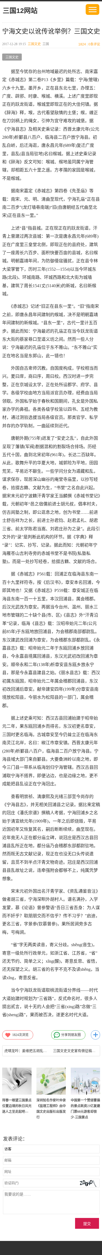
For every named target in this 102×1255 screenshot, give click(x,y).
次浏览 (20, 1035)
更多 (95, 1034)
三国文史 (34, 44)
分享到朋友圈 (71, 1035)
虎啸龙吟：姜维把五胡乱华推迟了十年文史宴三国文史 (26, 1051)
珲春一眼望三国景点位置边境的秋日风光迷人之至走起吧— (17, 1106)
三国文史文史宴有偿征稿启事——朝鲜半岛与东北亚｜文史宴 (75, 1051)
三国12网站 (20, 10)
